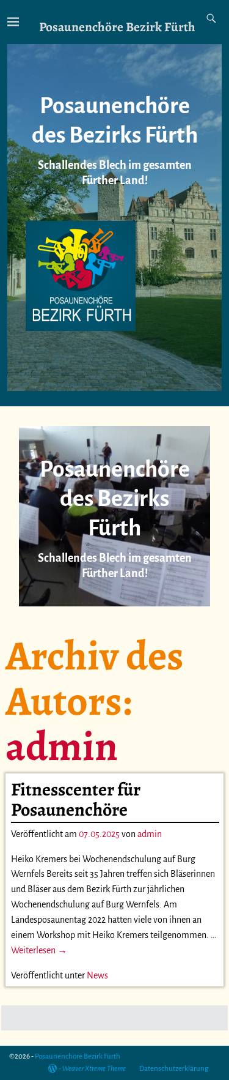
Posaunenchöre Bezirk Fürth (117, 26)
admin (61, 746)
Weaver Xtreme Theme (94, 1069)
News (97, 975)
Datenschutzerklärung (173, 1069)
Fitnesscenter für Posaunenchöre (75, 799)
